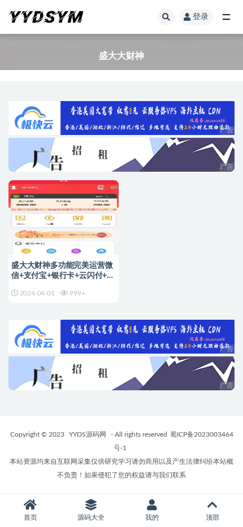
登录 (201, 17)
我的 (152, 517)
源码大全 (91, 517)
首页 (30, 517)
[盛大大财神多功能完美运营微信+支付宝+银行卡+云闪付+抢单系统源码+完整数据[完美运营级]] (64, 228)
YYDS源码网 (87, 434)
